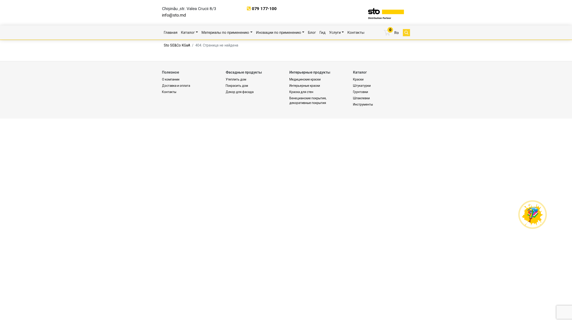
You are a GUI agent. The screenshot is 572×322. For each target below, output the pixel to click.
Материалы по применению (225, 32)
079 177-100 (264, 8)
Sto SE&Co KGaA (177, 45)
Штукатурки (362, 85)
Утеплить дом (236, 79)
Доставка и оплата (176, 85)
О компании (170, 79)
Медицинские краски (305, 79)
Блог (312, 32)
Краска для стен (301, 92)
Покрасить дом (237, 85)
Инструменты (363, 104)
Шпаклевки (361, 98)
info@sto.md (174, 15)
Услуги (335, 32)
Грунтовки (360, 92)
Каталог (188, 32)
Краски (358, 79)
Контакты (355, 32)
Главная (170, 32)
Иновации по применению (278, 32)
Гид (323, 32)
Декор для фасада (240, 92)
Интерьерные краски (304, 85)
